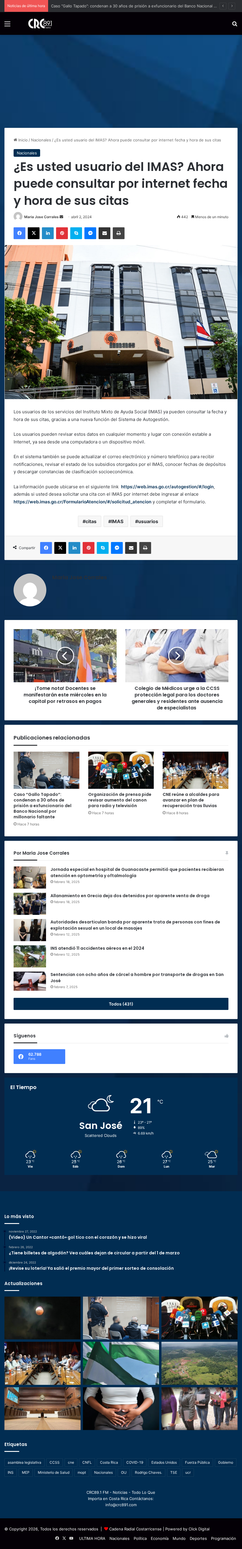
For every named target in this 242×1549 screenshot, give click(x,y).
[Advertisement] (121, 79)
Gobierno (225, 1462)
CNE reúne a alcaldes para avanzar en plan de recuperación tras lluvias (191, 800)
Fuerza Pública (197, 1462)
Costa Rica (109, 1462)
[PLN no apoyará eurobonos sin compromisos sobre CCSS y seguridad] (121, 1363)
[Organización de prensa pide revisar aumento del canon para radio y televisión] (121, 770)
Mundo (179, 1538)
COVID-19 (134, 1462)
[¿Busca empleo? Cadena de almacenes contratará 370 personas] (199, 1408)
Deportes (198, 1538)
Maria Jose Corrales (41, 217)
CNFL (87, 1462)
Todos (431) (121, 1003)
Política (140, 1538)
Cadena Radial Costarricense (135, 1529)
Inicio (22, 140)
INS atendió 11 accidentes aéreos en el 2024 (97, 948)
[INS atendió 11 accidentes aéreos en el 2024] (30, 956)
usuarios (148, 521)
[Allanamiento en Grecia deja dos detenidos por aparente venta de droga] (30, 904)
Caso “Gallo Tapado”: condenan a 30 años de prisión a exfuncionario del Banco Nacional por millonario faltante (42, 805)
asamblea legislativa (24, 1462)
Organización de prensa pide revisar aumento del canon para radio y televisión (119, 800)
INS (11, 1472)
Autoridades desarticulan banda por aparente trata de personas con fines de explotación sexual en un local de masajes (135, 925)
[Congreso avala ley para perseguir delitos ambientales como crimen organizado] (199, 1363)
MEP (26, 1472)
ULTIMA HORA (92, 1538)
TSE (173, 1472)
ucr (188, 1472)
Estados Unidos (164, 1462)
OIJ (124, 1472)
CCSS (55, 1462)
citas (91, 521)
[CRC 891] (37, 23)
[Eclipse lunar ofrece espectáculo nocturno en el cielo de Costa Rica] (42, 1318)
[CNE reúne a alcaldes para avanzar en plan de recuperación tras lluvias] (195, 770)
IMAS (117, 521)
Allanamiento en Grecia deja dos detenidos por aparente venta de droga (130, 896)
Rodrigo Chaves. (148, 1472)
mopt (82, 1472)
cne (71, 1462)
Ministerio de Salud (53, 1472)
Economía (160, 1538)
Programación (223, 1538)
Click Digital (199, 1529)
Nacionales (41, 140)
